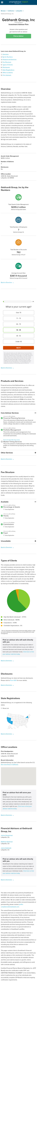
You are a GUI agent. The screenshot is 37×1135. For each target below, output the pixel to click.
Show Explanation (9, 509)
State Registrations (8, 70)
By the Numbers (8, 57)
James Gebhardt (6, 848)
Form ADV (13, 680)
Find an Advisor (18, 36)
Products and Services (9, 60)
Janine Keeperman (7, 835)
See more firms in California (9, 764)
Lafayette (19, 11)
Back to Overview (6, 282)
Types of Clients (8, 65)
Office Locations (8, 73)
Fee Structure (7, 62)
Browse (3, 11)
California (11, 11)
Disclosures (6, 67)
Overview (6, 54)
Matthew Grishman (7, 842)
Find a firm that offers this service (11, 440)
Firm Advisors (7, 75)
